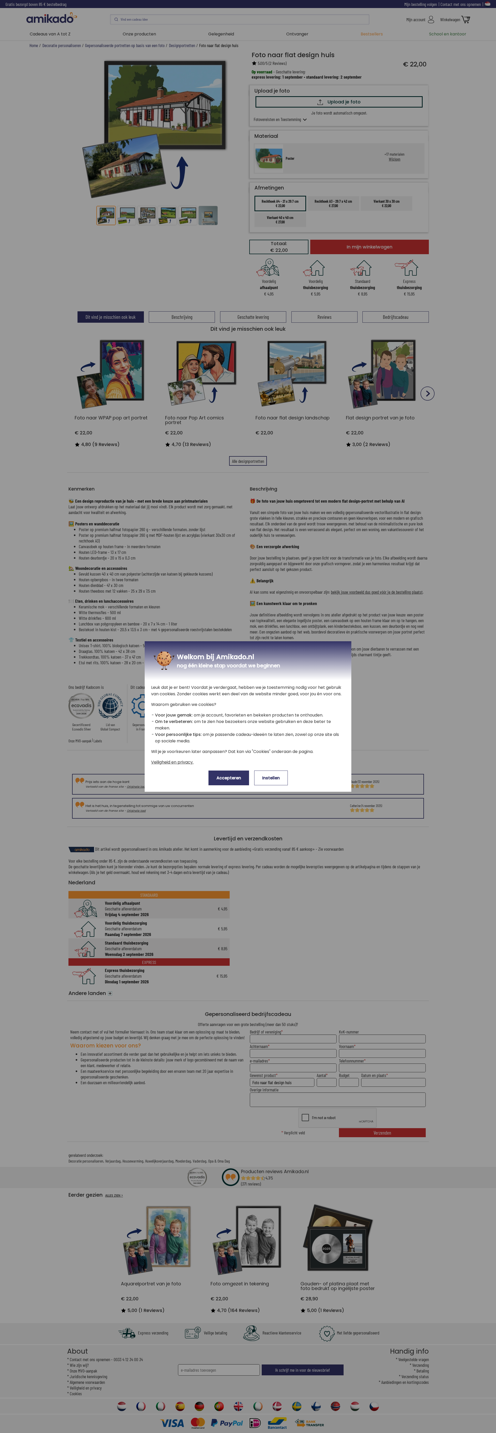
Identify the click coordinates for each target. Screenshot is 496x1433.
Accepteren (228, 778)
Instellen (271, 778)
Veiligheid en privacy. (172, 762)
